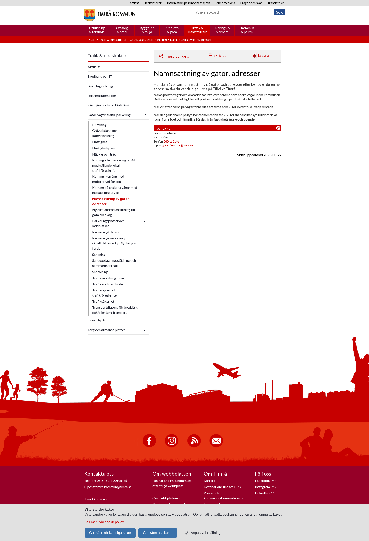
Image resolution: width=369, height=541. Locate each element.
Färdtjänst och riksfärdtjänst (108, 105)
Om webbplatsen (165, 498)
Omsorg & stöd (122, 30)
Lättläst (134, 3)
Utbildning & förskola (97, 30)
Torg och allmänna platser (106, 330)
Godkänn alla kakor (158, 533)
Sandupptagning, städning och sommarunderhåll (114, 263)
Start (92, 39)
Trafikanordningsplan (108, 278)
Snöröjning (100, 272)
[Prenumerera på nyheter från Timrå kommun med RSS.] (194, 446)
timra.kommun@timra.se (113, 487)
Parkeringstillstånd (106, 232)
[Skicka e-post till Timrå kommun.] (216, 446)
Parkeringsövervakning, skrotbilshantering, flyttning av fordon (114, 243)
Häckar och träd (104, 154)
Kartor (209, 480)
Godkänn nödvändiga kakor (110, 533)
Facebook (264, 480)
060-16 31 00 (107, 480)
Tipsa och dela (177, 56)
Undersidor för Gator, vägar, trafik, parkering (144, 114)
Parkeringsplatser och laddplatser (108, 223)
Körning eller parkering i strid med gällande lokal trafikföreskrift (113, 165)
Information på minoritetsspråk (188, 3)
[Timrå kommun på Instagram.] (172, 446)
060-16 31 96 (171, 141)
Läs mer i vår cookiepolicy (104, 522)
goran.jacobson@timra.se (177, 145)
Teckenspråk (153, 3)
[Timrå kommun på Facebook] (149, 446)
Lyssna (263, 55)
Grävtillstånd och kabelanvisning (104, 133)
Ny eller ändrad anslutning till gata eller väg (113, 212)
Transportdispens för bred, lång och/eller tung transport (115, 309)
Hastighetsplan (103, 148)
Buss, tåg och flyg (100, 86)
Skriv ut (220, 55)
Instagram (264, 487)
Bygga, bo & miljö (147, 30)
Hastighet (99, 142)
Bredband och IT (100, 76)
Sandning (98, 254)
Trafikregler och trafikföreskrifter (105, 292)
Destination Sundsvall (222, 487)
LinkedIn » (264, 493)
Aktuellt (94, 67)
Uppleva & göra (172, 30)
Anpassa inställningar (207, 533)
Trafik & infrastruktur (197, 30)
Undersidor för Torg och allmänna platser (144, 329)
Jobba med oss (225, 3)
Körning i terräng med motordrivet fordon (108, 178)
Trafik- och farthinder (108, 284)
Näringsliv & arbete (222, 30)
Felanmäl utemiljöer (102, 95)
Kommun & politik (247, 30)
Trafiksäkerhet (103, 301)
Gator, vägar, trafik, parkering (148, 39)
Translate (275, 3)
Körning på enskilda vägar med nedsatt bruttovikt (114, 190)
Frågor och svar (251, 3)
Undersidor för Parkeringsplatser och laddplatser (144, 221)
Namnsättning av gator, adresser (111, 201)
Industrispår (96, 320)
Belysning (99, 124)
